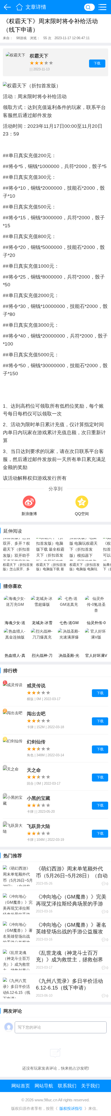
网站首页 (20, 1086)
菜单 (104, 7)
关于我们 (90, 1086)
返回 (6, 7)
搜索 (89, 7)
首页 (19, 7)
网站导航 (44, 1086)
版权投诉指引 (71, 1108)
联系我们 (67, 1086)
